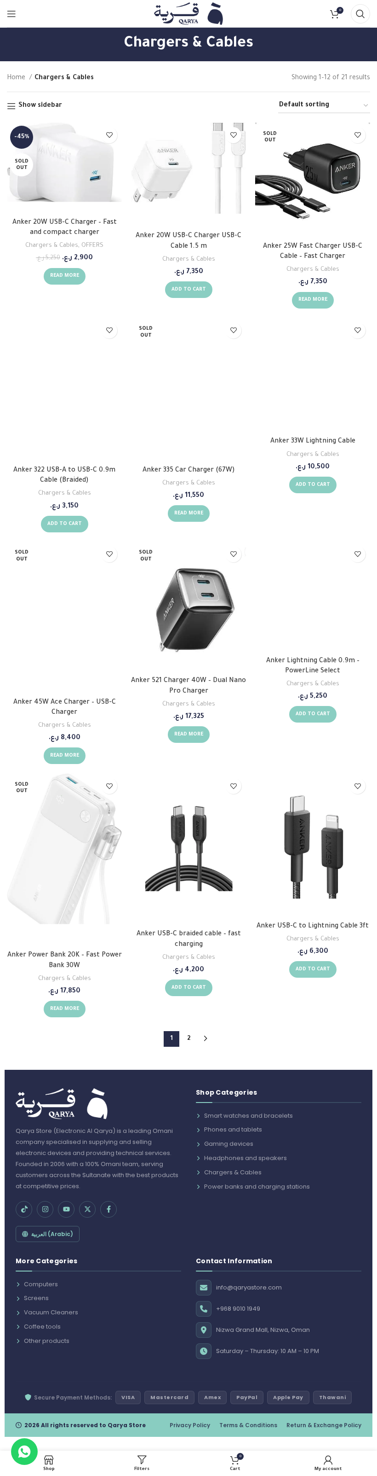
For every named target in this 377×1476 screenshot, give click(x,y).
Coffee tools (42, 1326)
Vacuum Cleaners (51, 1312)
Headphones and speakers (245, 1158)
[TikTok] (24, 1209)
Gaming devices (228, 1143)
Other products (46, 1340)
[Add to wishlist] (109, 135)
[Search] (360, 14)
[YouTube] (66, 1209)
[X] (87, 1209)
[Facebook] (108, 1209)
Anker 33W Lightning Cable (312, 441)
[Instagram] (45, 1209)
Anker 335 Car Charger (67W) (189, 470)
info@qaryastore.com (249, 1287)
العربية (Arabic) (52, 1234)
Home (17, 78)
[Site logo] (188, 14)
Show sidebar (40, 106)
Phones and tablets (233, 1129)
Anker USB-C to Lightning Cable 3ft (313, 926)
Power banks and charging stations (257, 1186)
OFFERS (92, 245)
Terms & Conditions (248, 1425)
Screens (36, 1298)
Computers (41, 1284)
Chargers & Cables (51, 245)
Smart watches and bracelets (248, 1115)
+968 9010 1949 (238, 1308)
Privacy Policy (190, 1425)
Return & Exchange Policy (323, 1425)
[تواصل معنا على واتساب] (24, 1451)
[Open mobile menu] (11, 14)
